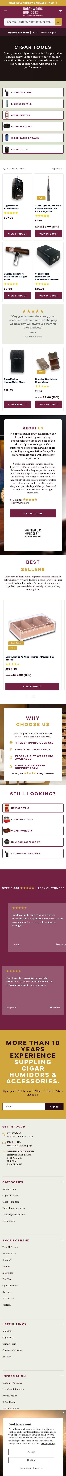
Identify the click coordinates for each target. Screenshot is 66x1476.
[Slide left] (25, 696)
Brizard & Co (9, 1253)
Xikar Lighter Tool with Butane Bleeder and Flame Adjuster (48, 208)
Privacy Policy (48, 1443)
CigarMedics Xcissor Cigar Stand (46, 380)
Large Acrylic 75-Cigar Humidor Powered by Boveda (29, 658)
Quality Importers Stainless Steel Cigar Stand (15, 276)
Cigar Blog (7, 1337)
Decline (31, 1460)
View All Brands (10, 1247)
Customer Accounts (12, 1383)
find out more (33, 513)
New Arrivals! (9, 1189)
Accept (31, 1451)
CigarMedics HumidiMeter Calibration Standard (47, 276)
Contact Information (12, 1350)
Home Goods (8, 1221)
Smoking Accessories (13, 1214)
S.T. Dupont (8, 1298)
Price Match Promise (13, 1389)
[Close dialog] (63, 1412)
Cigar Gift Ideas (10, 1195)
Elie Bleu (7, 1279)
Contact (23, 1145)
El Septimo (7, 1273)
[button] (5, 11)
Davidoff (6, 1260)
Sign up (54, 1106)
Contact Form (9, 1344)
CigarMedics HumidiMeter (11, 207)
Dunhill (6, 1266)
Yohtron (6, 1305)
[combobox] (33, 22)
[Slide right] (40, 696)
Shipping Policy (10, 1408)
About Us (7, 1331)
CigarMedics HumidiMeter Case (14, 380)
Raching (6, 1292)
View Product (17, 233)
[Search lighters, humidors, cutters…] (58, 21)
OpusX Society (10, 1285)
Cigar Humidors (10, 1201)
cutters (36, 56)
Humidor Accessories (13, 1208)
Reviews (6, 1356)
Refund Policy (9, 1402)
